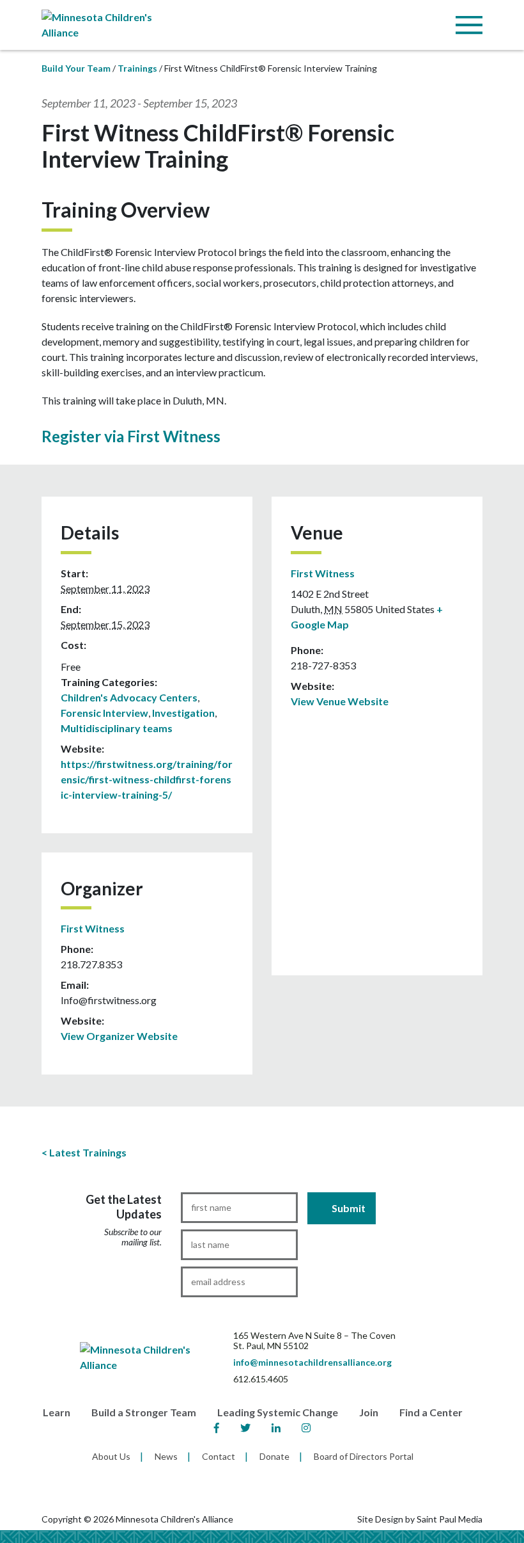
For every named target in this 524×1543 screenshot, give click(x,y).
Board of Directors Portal (363, 1456)
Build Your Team (76, 68)
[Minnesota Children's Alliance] (109, 23)
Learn (56, 1412)
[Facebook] (216, 1428)
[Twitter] (245, 1428)
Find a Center (431, 1412)
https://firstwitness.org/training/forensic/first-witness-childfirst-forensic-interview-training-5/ (147, 779)
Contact (218, 1456)
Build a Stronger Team (143, 1412)
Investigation (183, 713)
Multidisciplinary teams (117, 728)
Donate (274, 1456)
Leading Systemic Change (277, 1412)
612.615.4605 (260, 1378)
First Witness (93, 928)
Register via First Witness (131, 436)
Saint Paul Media (449, 1519)
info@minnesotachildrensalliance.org (312, 1362)
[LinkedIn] (276, 1428)
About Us (111, 1456)
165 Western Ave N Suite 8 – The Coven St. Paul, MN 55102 (314, 1340)
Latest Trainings (88, 1152)
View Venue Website (340, 701)
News (166, 1456)
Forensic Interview (104, 713)
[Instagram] (306, 1428)
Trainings (137, 68)
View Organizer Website (119, 1036)
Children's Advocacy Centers (129, 697)
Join (368, 1412)
